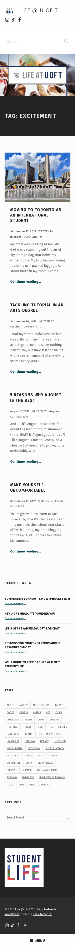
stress (53, 755)
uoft (21, 784)
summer (27, 770)
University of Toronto (52, 777)
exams (41, 719)
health (28, 734)
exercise (54, 719)
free (50, 727)
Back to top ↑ (42, 914)
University (28, 777)
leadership (13, 741)
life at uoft (60, 741)
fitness (27, 727)
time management (47, 770)
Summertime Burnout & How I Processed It (37, 599)
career (37, 712)
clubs (58, 712)
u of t (10, 784)
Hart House (13, 734)
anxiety (23, 705)
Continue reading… (25, 282)
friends (62, 727)
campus (23, 712)
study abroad (45, 763)
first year (12, 727)
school (28, 755)
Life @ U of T (38, 10)
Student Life (13, 763)
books (10, 712)
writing (45, 784)
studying (12, 770)
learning (30, 741)
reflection (13, 755)
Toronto (12, 777)
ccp (48, 712)
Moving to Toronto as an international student (36, 215)
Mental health (14, 748)
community (13, 719)
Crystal (59, 501)
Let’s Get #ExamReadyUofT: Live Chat (32, 628)
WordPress (12, 914)
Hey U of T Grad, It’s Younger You (30, 613)
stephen (16, 326)
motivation (34, 748)
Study (29, 763)
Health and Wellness (49, 734)
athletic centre (41, 705)
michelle (16, 236)
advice (10, 705)
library (44, 741)
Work (32, 784)
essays (28, 719)
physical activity (55, 748)
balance (59, 705)
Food (40, 727)
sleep (41, 755)
